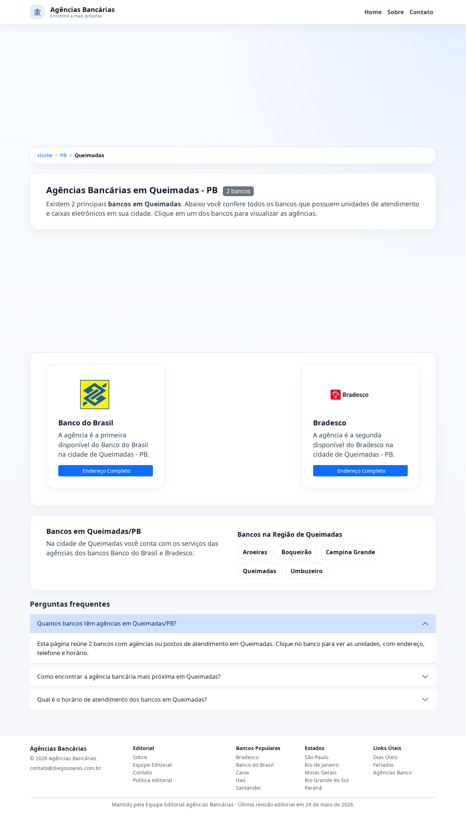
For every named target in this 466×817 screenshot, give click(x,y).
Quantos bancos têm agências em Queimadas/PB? (106, 623)
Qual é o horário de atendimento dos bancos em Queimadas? (122, 699)
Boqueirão (296, 552)
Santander (248, 787)
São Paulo (316, 757)
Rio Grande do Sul (327, 780)
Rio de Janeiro (322, 764)
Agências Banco (392, 772)
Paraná (313, 787)
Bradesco (247, 757)
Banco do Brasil (255, 764)
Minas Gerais (321, 772)
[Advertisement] (233, 93)
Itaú (241, 780)
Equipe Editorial (152, 764)
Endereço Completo (106, 470)
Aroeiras (255, 552)
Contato (421, 12)
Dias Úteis (385, 757)
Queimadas (259, 571)
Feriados (383, 764)
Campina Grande (350, 552)
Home (373, 12)
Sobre (395, 12)
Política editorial (152, 780)
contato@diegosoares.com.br (65, 768)
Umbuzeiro (307, 571)
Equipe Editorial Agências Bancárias (190, 804)
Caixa (242, 772)
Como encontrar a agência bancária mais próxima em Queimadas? (129, 677)
